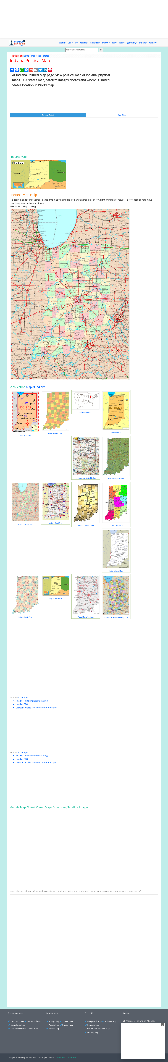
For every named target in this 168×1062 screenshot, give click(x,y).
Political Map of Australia (27, 988)
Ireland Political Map (25, 965)
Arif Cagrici (23, 697)
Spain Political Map (25, 970)
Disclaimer (72, 1058)
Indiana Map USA (86, 412)
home (26, 55)
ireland (142, 42)
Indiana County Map (55, 433)
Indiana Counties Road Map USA (116, 618)
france (105, 42)
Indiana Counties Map (86, 526)
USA (69, 42)
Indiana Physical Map (116, 479)
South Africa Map (15, 1013)
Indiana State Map (116, 571)
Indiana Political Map (25, 524)
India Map (33, 1028)
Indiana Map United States (86, 478)
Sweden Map (67, 1025)
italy (114, 42)
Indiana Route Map (25, 617)
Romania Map (93, 1025)
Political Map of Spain (26, 975)
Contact (126, 1013)
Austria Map (54, 1025)
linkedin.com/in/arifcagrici (44, 707)
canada (83, 42)
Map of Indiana (36, 387)
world (62, 42)
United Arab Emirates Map (98, 1028)
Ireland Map (68, 1021)
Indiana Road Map (55, 523)
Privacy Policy (60, 1058)
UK (76, 42)
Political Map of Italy (25, 979)
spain (121, 42)
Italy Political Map (24, 984)
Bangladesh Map (94, 1021)
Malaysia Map (111, 1021)
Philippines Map (17, 1021)
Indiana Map (116, 433)
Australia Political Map (26, 993)
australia (94, 42)
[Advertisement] (84, 19)
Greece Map (90, 1013)
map (33, 55)
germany (131, 42)
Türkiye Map (54, 1021)
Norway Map (92, 1032)
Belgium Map (52, 1013)
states (46, 55)
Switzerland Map (34, 1021)
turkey (152, 42)
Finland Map (54, 1028)
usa (39, 55)
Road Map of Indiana (86, 617)
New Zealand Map (18, 1028)
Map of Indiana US (55, 599)
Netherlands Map (17, 1025)
